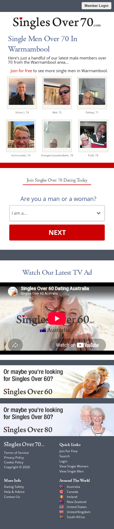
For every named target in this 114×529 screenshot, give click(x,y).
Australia (73, 486)
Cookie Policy (13, 462)
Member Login (96, 6)
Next (57, 232)
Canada (72, 491)
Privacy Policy (14, 457)
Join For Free (68, 451)
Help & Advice (14, 491)
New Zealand (76, 502)
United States (77, 507)
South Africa (76, 517)
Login (63, 461)
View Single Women (73, 466)
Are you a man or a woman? (58, 199)
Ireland (72, 496)
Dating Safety (14, 486)
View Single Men (71, 471)
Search (64, 456)
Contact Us (12, 496)
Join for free (21, 70)
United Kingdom (78, 512)
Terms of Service (16, 452)
